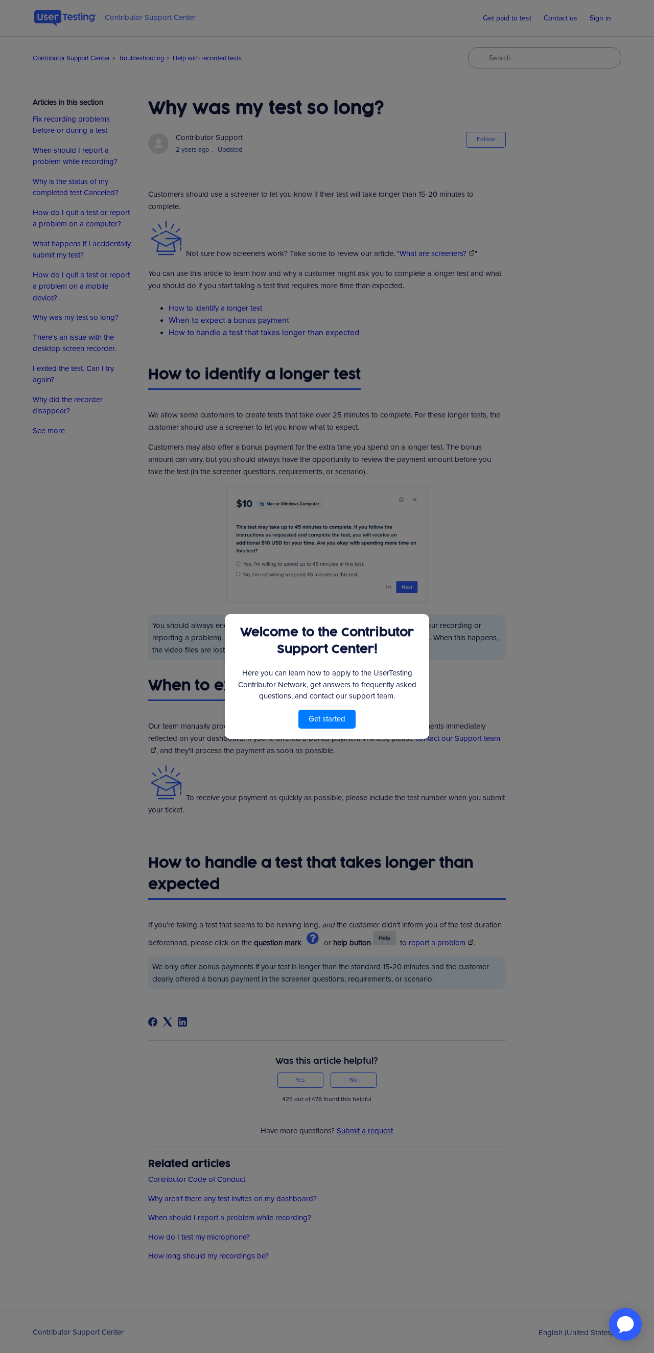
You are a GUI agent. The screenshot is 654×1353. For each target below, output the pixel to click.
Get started (327, 719)
